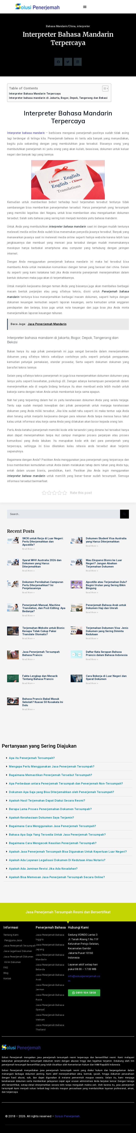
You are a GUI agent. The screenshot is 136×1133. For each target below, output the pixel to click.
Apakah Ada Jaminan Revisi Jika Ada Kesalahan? (43, 868)
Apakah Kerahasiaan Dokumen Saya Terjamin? (41, 817)
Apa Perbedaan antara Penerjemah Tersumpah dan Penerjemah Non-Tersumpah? (66, 783)
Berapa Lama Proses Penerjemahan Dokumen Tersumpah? (50, 809)
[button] (58, 62)
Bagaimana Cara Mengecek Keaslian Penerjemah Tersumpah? (53, 843)
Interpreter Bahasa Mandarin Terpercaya (35, 93)
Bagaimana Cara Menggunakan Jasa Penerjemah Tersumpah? (52, 826)
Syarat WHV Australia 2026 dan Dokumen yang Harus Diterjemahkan (41, 563)
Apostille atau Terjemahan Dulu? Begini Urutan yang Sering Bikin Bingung (106, 585)
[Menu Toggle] (85, 7)
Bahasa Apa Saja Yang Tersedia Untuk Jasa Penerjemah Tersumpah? (57, 834)
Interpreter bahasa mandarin (26, 133)
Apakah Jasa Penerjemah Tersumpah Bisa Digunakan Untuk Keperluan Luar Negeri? (68, 851)
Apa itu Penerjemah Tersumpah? (32, 758)
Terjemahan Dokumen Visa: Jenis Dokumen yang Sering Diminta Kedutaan (107, 631)
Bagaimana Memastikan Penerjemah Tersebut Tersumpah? (50, 775)
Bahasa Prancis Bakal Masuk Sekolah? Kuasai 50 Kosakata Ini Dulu (42, 702)
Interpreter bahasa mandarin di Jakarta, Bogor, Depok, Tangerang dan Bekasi (58, 97)
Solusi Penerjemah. (67, 1116)
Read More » (28, 549)
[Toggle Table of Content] (103, 88)
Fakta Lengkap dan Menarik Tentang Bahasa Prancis (40, 678)
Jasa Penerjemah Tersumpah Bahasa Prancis (41, 653)
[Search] (124, 514)
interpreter (83, 26)
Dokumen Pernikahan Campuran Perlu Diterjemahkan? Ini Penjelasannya (42, 585)
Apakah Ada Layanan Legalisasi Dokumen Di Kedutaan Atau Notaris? (57, 860)
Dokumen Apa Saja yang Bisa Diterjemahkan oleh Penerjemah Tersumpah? (61, 792)
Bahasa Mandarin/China (61, 26)
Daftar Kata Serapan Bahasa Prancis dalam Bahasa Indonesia (107, 653)
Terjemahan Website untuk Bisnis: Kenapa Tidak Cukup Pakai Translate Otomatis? (43, 631)
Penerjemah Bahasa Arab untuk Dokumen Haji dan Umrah (106, 607)
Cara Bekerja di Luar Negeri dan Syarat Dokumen (106, 678)
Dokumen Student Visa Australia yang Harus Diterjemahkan (106, 540)
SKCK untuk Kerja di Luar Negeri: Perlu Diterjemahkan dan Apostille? (42, 541)
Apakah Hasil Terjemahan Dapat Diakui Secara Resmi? (47, 800)
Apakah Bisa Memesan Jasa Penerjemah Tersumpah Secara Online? (57, 877)
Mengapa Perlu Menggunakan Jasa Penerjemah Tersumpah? (51, 766)
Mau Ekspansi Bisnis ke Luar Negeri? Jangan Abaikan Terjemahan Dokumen (104, 563)
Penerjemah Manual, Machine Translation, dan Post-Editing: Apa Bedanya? (43, 608)
